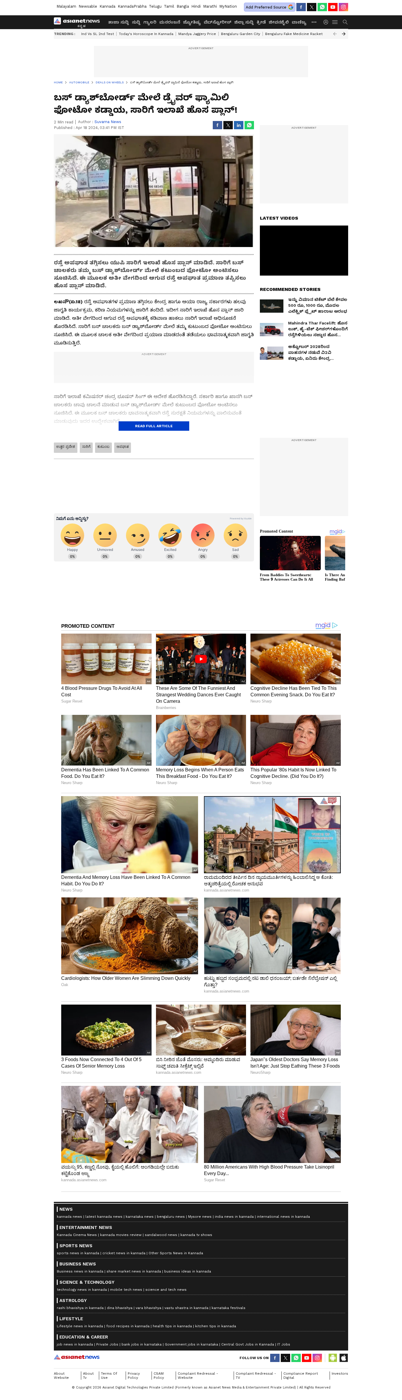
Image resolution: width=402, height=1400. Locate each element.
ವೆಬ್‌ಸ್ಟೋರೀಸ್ (217, 22)
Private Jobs (107, 1344)
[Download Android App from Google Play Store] (333, 1358)
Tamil (169, 6)
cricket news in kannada (123, 1253)
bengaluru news (171, 1217)
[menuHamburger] (335, 22)
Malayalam (66, 6)
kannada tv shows (196, 1235)
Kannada (107, 6)
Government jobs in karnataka (191, 1344)
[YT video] (333, 7)
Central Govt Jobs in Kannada (247, 1344)
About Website (61, 1375)
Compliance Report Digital (300, 1375)
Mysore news (200, 1217)
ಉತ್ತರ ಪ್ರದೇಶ (65, 447)
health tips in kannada (172, 1326)
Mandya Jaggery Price (197, 34)
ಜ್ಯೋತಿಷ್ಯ (192, 22)
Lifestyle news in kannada (80, 1326)
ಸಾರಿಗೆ (86, 447)
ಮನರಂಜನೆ (169, 22)
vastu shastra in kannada (186, 1308)
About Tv (88, 1375)
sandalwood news (161, 1235)
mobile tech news (126, 1290)
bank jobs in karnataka (142, 1344)
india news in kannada (234, 1217)
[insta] (343, 7)
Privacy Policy (134, 1375)
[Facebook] (301, 7)
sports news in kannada (78, 1253)
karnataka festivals (228, 1308)
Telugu (155, 6)
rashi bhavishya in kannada (80, 1308)
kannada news (69, 1217)
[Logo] (79, 22)
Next (343, 34)
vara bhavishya (148, 1308)
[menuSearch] (345, 22)
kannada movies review (121, 1235)
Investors (340, 1373)
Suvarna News (107, 122)
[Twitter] (311, 7)
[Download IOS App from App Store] (343, 1358)
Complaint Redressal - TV (256, 1375)
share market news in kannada (134, 1271)
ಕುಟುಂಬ (103, 447)
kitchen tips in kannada (215, 1326)
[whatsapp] (322, 7)
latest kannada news (103, 1217)
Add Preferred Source (266, 7)
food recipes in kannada (127, 1326)
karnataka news (140, 1217)
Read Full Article (154, 426)
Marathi (210, 6)
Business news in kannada (80, 1271)
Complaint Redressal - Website (198, 1375)
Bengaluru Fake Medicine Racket (294, 34)
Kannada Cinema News (77, 1235)
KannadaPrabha (132, 6)
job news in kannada (75, 1344)
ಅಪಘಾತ (123, 447)
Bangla (183, 6)
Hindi (196, 6)
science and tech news (166, 1290)
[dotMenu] (314, 21)
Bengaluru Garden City (240, 34)
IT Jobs (283, 1344)
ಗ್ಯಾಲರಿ (149, 22)
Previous (334, 34)
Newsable (88, 6)
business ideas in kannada (187, 1271)
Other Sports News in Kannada (176, 1253)
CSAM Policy (159, 1375)
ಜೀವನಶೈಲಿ (279, 22)
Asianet (76, 1357)
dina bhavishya (119, 1308)
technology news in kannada (82, 1290)
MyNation (228, 6)
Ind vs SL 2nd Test (97, 34)
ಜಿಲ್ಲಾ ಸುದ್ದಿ (244, 22)
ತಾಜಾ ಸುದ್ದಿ (118, 22)
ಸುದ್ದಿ (136, 22)
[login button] (327, 22)
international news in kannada (283, 1217)
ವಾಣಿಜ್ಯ (299, 22)
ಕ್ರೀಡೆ (261, 22)
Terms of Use (109, 1375)
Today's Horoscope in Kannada (146, 34)
